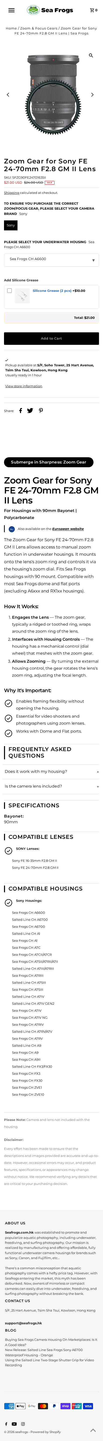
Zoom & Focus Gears (39, 28)
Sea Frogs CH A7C (26, 948)
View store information (23, 386)
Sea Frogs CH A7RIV (28, 1024)
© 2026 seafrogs (16, 1432)
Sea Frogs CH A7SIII (27, 989)
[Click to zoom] (91, 55)
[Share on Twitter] (30, 411)
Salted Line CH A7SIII (29, 982)
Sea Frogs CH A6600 (28, 913)
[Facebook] (5, 1425)
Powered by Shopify (45, 1432)
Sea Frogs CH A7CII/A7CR (32, 955)
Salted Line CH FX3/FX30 (32, 1066)
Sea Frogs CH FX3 (26, 1073)
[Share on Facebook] (20, 411)
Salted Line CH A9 (26, 1045)
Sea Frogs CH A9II (26, 1059)
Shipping (11, 193)
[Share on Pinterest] (41, 411)
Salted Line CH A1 (26, 934)
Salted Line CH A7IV (28, 996)
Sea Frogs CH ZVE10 (28, 1094)
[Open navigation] (14, 10)
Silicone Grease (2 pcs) (52, 291)
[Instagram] (22, 1425)
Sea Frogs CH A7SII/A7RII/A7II (35, 961)
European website (68, 529)
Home (11, 28)
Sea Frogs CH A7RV (27, 1038)
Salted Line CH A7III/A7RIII (33, 968)
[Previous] (8, 94)
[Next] (92, 94)
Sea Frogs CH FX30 (27, 1080)
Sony (11, 225)
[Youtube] (13, 1425)
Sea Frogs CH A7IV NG (30, 1017)
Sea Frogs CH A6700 (28, 927)
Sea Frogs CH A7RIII (28, 975)
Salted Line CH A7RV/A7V (32, 1031)
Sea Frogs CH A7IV (27, 1010)
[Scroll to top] (93, 1431)
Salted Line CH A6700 (30, 920)
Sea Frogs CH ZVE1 (27, 1087)
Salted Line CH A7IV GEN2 (33, 1003)
